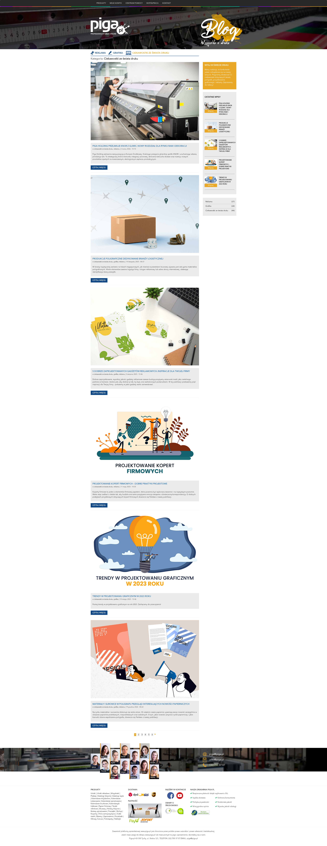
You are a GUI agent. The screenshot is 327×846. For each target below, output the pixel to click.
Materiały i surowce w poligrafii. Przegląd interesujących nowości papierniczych (140, 704)
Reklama (100, 53)
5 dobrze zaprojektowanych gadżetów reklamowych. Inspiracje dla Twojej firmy (141, 371)
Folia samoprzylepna (107, 814)
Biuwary (102, 809)
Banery (99, 816)
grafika (116, 262)
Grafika (118, 53)
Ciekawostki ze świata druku (150, 53)
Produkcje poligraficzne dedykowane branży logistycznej (127, 259)
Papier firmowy (105, 806)
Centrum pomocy (134, 3)
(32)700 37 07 (217, 765)
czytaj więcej (99, 167)
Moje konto (116, 3)
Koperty (94, 814)
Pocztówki (119, 816)
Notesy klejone (113, 809)
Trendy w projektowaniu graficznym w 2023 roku (121, 596)
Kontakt (166, 3)
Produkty (101, 3)
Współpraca (152, 3)
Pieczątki (111, 811)
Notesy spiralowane (99, 811)
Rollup (119, 811)
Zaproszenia (108, 816)
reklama (116, 149)
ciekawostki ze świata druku (103, 149)
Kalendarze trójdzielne (101, 798)
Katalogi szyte (118, 796)
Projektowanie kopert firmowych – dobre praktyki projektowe (129, 484)
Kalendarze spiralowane (111, 801)
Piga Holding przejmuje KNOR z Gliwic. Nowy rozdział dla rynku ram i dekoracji (139, 146)
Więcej (211, 111)
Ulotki (93, 793)
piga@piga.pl (216, 754)
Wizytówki (115, 793)
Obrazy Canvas (97, 819)
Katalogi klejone (104, 796)
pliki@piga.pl (216, 759)
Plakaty (93, 796)
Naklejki (117, 819)
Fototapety (108, 819)
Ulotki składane (103, 793)
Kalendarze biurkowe (99, 804)
